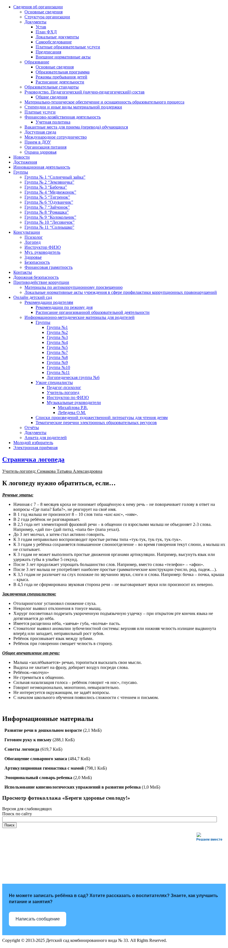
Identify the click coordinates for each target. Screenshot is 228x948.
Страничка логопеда (33, 459)
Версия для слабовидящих (27, 808)
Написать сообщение (38, 919)
